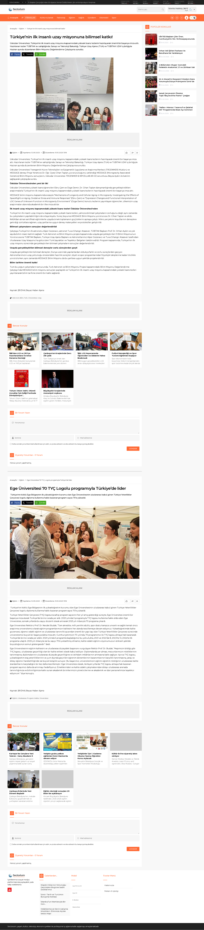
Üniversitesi (32, 298)
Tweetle (29, 54)
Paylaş (17, 54)
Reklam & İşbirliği (111, 891)
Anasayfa (13, 29)
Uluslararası (22, 698)
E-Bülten (75, 900)
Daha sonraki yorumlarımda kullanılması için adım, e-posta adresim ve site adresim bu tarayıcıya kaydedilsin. (53, 444)
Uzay (39, 298)
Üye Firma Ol (77, 886)
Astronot (15, 298)
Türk (26, 298)
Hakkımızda (109, 885)
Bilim (21, 298)
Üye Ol (74, 893)
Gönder (42, 54)
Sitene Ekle (76, 907)
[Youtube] (10, 890)
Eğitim (21, 29)
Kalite (36, 698)
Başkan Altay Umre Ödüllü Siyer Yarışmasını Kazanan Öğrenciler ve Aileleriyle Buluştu (62, 2)
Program (30, 698)
